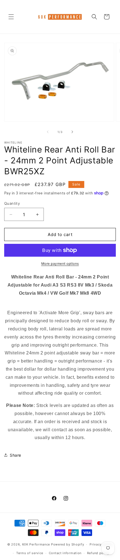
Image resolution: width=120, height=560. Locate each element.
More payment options (60, 263)
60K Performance (36, 544)
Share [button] (15, 455)
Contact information (65, 553)
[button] (11, 17)
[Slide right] (72, 132)
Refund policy (98, 553)
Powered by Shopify (67, 544)
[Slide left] (48, 132)
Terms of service (29, 553)
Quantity (12, 203)
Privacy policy (101, 544)
